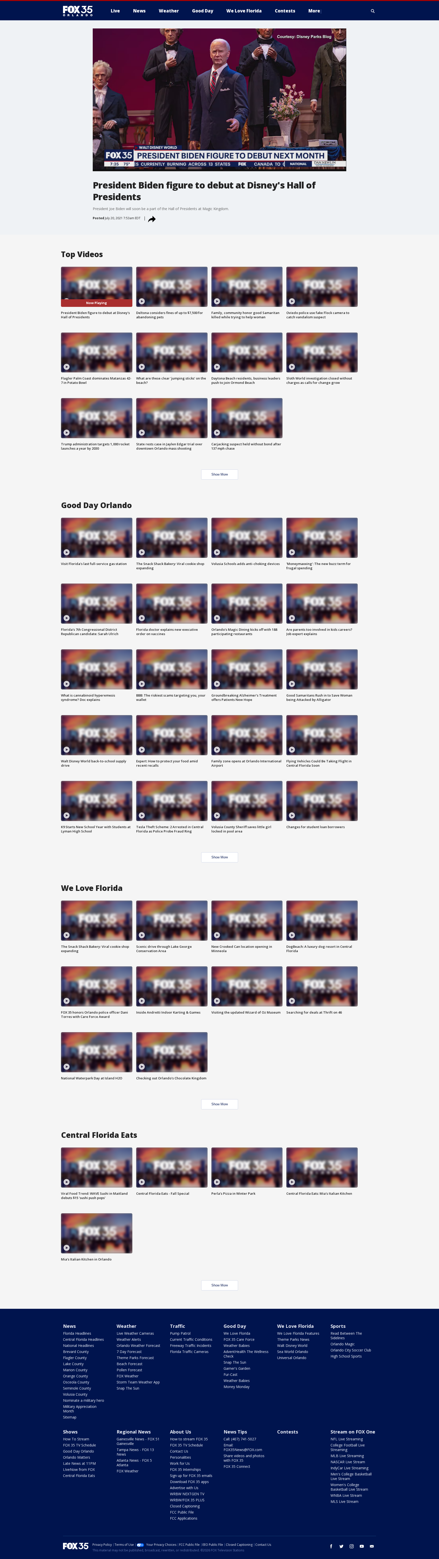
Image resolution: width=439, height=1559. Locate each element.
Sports (338, 1326)
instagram (352, 1546)
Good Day (235, 1326)
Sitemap (69, 1417)
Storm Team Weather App (138, 1382)
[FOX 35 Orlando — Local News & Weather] (80, 11)
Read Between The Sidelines (346, 1335)
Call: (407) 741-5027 (240, 1439)
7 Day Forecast (129, 1351)
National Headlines (78, 1345)
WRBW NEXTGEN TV (187, 1493)
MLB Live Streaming (347, 1455)
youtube (362, 1546)
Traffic (177, 1326)
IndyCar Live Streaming (349, 1468)
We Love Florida (237, 1333)
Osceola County (76, 1382)
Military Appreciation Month (80, 1408)
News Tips (235, 1432)
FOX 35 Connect (237, 1466)
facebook (331, 1546)
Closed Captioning (185, 1506)
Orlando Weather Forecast (138, 1345)
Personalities (180, 1457)
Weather (126, 1326)
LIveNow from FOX (79, 1469)
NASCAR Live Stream (348, 1461)
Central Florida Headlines (83, 1339)
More (314, 11)
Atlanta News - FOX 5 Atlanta (134, 1462)
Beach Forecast (130, 1363)
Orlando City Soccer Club (351, 1350)
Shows (70, 1432)
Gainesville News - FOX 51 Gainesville (138, 1441)
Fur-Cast (231, 1374)
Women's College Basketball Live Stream (349, 1487)
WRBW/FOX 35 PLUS (187, 1500)
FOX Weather (127, 1376)
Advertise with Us (184, 1487)
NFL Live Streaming (347, 1439)
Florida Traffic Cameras (189, 1351)
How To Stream (76, 1439)
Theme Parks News (293, 1339)
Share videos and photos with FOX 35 (244, 1458)
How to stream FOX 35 (189, 1439)
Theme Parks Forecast (135, 1357)
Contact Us (179, 1451)
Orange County (75, 1376)
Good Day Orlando (78, 1451)
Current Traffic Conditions (191, 1339)
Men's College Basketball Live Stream (351, 1476)
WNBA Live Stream (346, 1495)
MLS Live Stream (344, 1501)
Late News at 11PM (79, 1463)
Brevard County (76, 1351)
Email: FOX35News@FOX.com (243, 1447)
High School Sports (346, 1356)
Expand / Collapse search (373, 11)
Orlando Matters (76, 1457)
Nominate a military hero (83, 1400)
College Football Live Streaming (348, 1447)
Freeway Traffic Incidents (190, 1345)
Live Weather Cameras (135, 1333)
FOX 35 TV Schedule (79, 1445)
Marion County (75, 1369)
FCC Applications (183, 1518)
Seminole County (77, 1388)
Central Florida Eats (79, 1475)
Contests (287, 1432)
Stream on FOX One (353, 1432)
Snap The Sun (128, 1388)
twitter (341, 1546)
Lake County (73, 1363)
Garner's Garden (237, 1368)
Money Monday (236, 1386)
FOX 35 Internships (185, 1469)
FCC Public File (182, 1512)
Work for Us (180, 1463)
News (69, 1326)
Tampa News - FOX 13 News (135, 1452)
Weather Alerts (129, 1339)
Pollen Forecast (129, 1369)
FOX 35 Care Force (239, 1339)
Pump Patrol (180, 1333)
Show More (219, 474)
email (372, 1546)
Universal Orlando (291, 1357)
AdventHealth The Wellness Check (246, 1354)
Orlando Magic (343, 1344)
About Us (180, 1432)
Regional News (134, 1432)
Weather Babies (237, 1345)
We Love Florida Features (298, 1333)
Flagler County (75, 1357)
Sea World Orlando (292, 1351)
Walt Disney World (292, 1345)
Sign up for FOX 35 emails (191, 1475)
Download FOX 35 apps (189, 1481)
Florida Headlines (77, 1333)
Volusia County (75, 1394)
